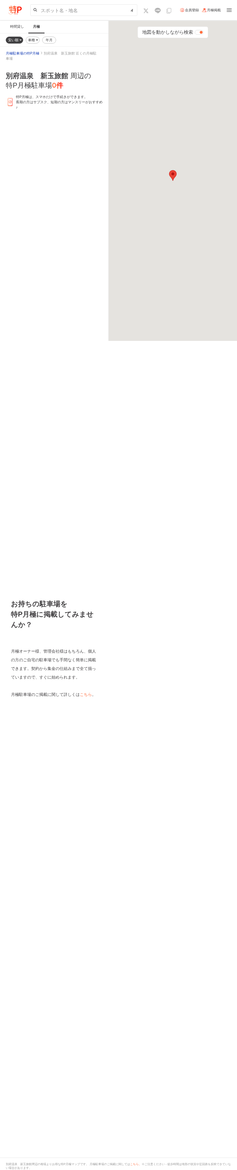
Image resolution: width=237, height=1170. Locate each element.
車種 (32, 40)
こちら (86, 694)
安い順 (13, 40)
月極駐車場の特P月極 (22, 53)
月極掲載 (214, 10)
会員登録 (192, 10)
